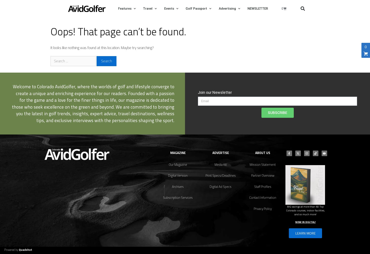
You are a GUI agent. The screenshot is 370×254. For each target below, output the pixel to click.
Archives (178, 186)
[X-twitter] (298, 153)
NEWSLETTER (258, 8)
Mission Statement (263, 164)
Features (124, 8)
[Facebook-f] (289, 153)
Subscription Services (178, 197)
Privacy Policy (263, 208)
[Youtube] (324, 153)
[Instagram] (307, 153)
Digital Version (178, 175)
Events (169, 8)
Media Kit (221, 164)
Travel (147, 8)
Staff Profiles (262, 186)
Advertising (227, 8)
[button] (302, 8)
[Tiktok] (315, 153)
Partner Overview (262, 175)
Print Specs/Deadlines (221, 175)
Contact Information (262, 197)
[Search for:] (74, 61)
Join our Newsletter (215, 92)
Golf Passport (196, 8)
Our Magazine (178, 164)
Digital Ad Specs (220, 186)
